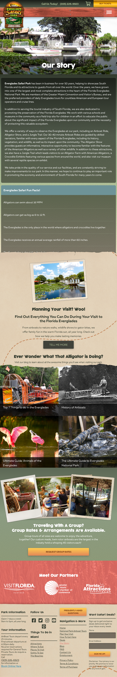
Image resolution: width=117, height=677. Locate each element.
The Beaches (36, 655)
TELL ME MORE (58, 344)
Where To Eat (37, 646)
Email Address (95, 641)
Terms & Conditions (69, 663)
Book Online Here (11, 666)
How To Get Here (68, 637)
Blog (62, 646)
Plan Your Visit (66, 634)
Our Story (64, 643)
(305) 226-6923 (10, 660)
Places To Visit (37, 649)
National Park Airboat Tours (73, 631)
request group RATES (58, 551)
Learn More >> (29, 406)
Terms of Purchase (69, 667)
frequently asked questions (73, 611)
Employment (66, 655)
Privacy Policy (66, 660)
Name (91, 630)
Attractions (36, 643)
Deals (62, 640)
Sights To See (36, 652)
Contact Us (65, 652)
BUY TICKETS (105, 3)
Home (63, 628)
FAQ (62, 649)
